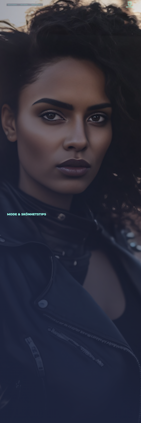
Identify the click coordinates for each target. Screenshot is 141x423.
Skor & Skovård (24, 4)
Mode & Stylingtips (12, 4)
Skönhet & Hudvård (35, 4)
